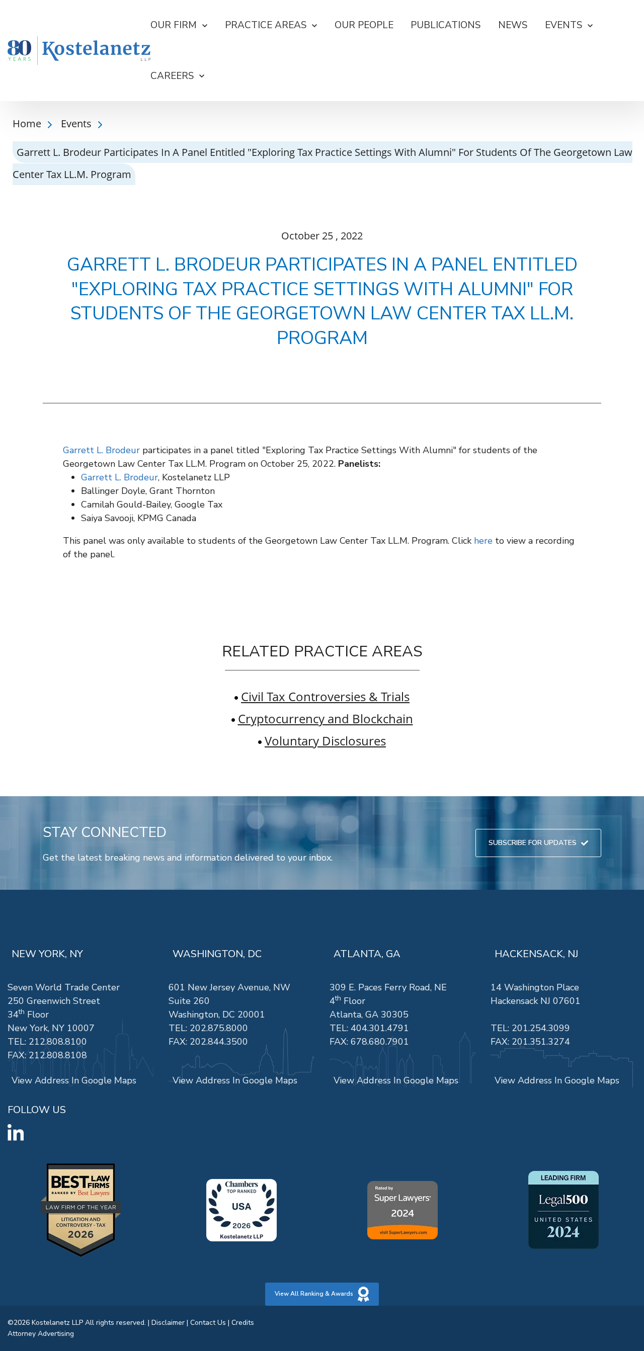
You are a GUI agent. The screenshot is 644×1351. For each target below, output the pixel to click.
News (512, 25)
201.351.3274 (541, 1042)
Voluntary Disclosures (325, 740)
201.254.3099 (541, 1028)
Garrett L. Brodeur (101, 450)
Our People (364, 25)
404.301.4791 (380, 1028)
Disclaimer (168, 1322)
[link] (79, 50)
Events (77, 123)
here (483, 541)
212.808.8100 (58, 1042)
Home (28, 123)
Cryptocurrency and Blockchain (325, 718)
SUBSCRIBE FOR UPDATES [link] (533, 843)
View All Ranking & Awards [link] (314, 1294)
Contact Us (208, 1322)
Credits (242, 1322)
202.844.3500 (219, 1042)
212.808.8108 (58, 1055)
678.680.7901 (380, 1042)
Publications (445, 25)
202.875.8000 (219, 1028)
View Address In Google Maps (74, 1080)
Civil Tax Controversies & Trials (325, 696)
